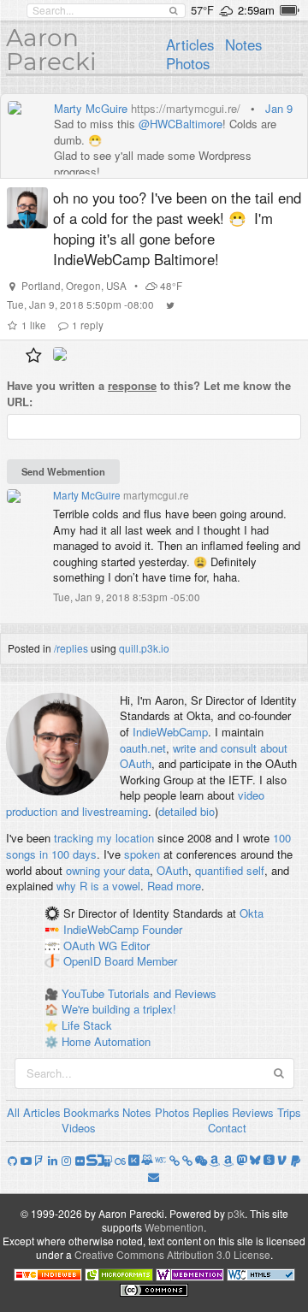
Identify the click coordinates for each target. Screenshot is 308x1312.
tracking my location (104, 838)
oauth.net (143, 748)
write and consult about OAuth (203, 756)
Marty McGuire (90, 108)
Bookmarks (91, 1112)
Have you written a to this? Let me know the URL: (149, 394)
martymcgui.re (156, 495)
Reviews (253, 1112)
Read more (174, 886)
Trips (289, 1112)
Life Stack (87, 1025)
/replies (71, 648)
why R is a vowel (98, 886)
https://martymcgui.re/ (185, 108)
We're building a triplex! (119, 1009)
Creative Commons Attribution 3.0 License (172, 1254)
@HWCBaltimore (180, 123)
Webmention (174, 1227)
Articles (190, 44)
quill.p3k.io (144, 648)
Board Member (140, 962)
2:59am (256, 10)
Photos (188, 63)
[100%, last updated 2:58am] (289, 10)
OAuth (172, 870)
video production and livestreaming (135, 803)
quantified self (229, 870)
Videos (79, 1128)
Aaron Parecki (51, 49)
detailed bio (186, 811)
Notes (243, 44)
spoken (142, 854)
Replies (210, 1112)
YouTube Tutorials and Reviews (139, 993)
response (132, 385)
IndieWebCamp (170, 732)
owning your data (108, 870)
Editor (135, 945)
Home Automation (106, 1041)
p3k (236, 1213)
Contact (227, 1128)
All (13, 1112)
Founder (162, 929)
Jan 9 (279, 108)
